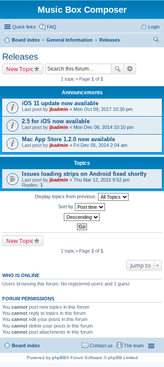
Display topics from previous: (66, 196)
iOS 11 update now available (60, 103)
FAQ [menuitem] (51, 26)
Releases (109, 40)
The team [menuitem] (134, 345)
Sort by (66, 206)
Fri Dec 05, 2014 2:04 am (100, 145)
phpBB (59, 357)
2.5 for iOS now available (56, 121)
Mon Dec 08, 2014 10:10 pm (103, 127)
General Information (69, 40)
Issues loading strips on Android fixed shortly (84, 174)
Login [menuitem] (154, 26)
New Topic (19, 69)
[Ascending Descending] (82, 217)
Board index (26, 40)
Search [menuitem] (156, 40)
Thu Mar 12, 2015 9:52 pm (101, 179)
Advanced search (130, 69)
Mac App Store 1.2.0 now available (68, 139)
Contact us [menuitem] (101, 345)
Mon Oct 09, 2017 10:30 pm (103, 109)
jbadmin (58, 109)
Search (117, 69)
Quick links (24, 26)
